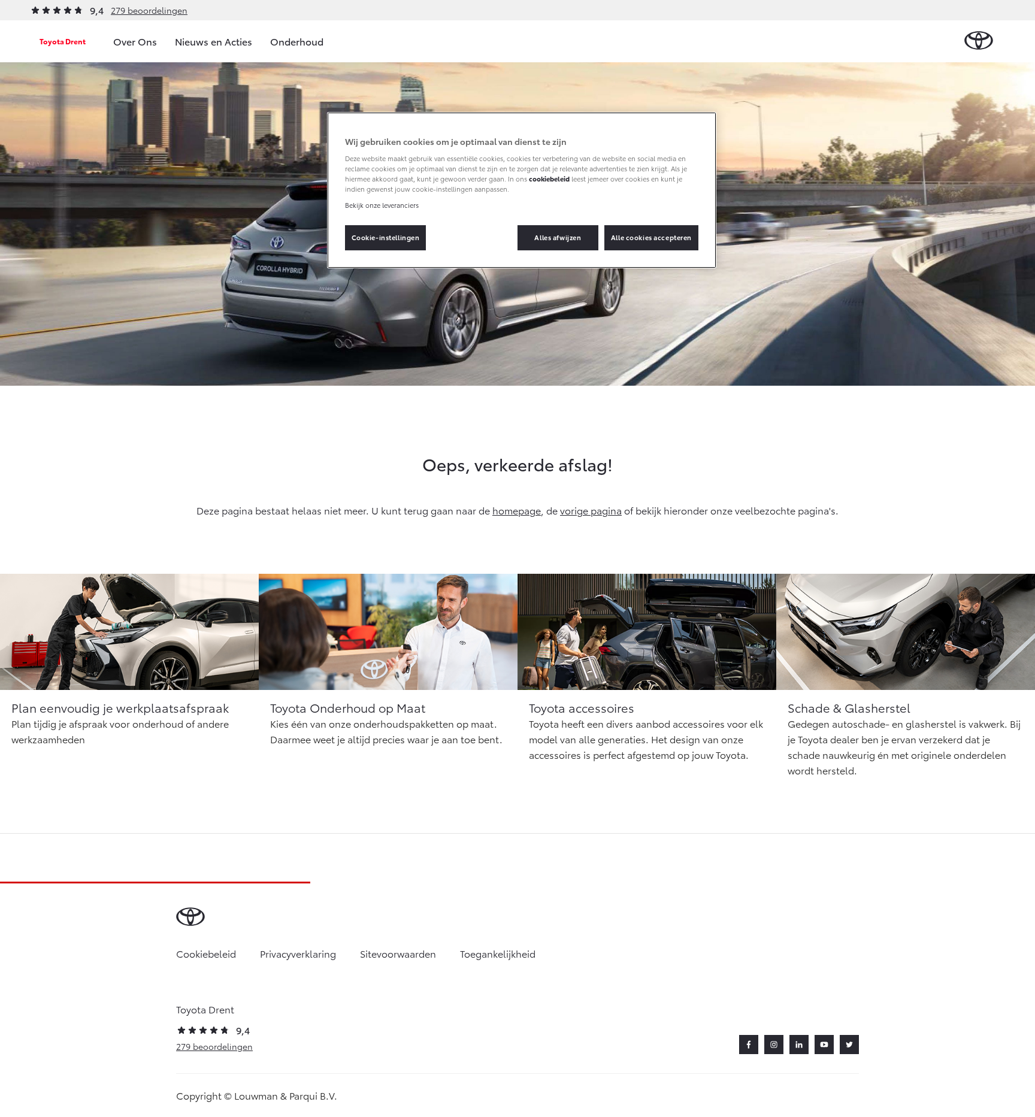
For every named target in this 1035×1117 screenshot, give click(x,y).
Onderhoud (296, 41)
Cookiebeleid (206, 953)
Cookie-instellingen (386, 237)
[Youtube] (824, 1044)
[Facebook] (748, 1044)
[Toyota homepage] (978, 41)
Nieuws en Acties (213, 41)
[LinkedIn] (799, 1044)
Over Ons (135, 41)
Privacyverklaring (298, 953)
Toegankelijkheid (497, 953)
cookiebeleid (549, 178)
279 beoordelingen (149, 10)
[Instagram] (773, 1044)
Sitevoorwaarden (398, 953)
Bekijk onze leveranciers (382, 205)
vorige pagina (591, 510)
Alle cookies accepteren (651, 237)
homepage (516, 510)
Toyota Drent (63, 41)
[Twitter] (849, 1044)
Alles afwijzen (557, 237)
